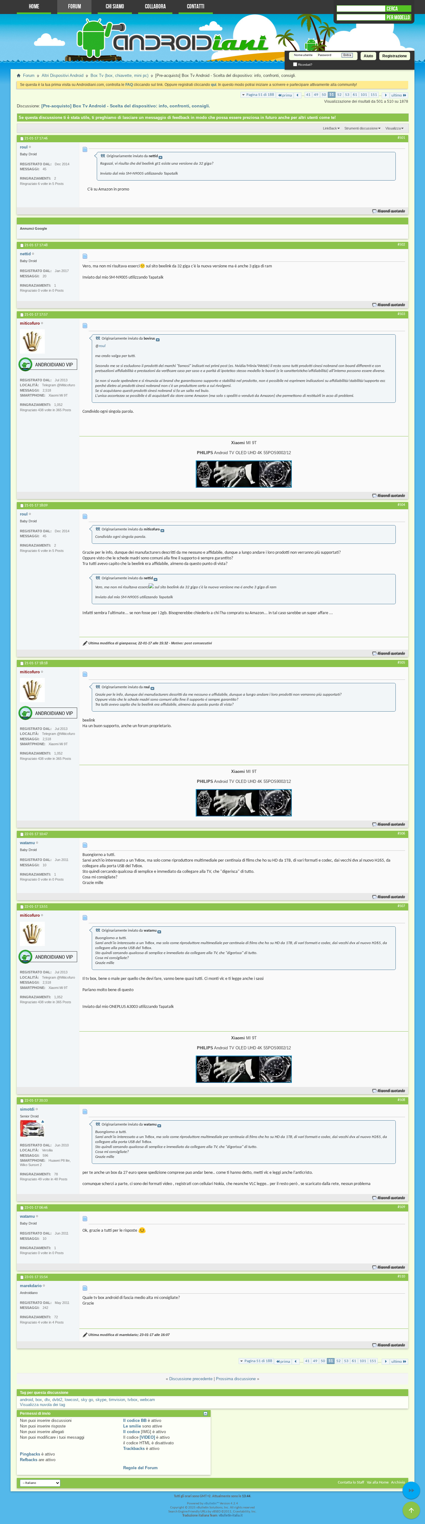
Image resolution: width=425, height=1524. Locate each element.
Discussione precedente (191, 1378)
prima (287, 95)
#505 (401, 663)
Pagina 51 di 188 (260, 95)
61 (355, 95)
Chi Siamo (115, 6)
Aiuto (368, 56)
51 (331, 95)
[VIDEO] (147, 1437)
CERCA (392, 9)
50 (324, 95)
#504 (401, 505)
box (38, 1399)
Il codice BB (135, 1420)
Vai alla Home (378, 1482)
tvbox (133, 1399)
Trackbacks (134, 1448)
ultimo (396, 95)
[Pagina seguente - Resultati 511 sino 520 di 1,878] (386, 95)
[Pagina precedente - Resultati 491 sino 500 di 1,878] (297, 95)
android (26, 1399)
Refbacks (28, 1459)
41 (308, 95)
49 (316, 95)
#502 (401, 245)
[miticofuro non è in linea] (32, 341)
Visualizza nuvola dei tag (42, 1404)
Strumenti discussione (361, 128)
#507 (401, 906)
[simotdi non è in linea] (32, 1128)
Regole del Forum (140, 1467)
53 (347, 95)
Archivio (398, 1482)
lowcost (71, 1399)
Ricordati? (304, 64)
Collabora (155, 6)
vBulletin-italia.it (231, 1515)
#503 (401, 314)
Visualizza (393, 128)
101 (364, 95)
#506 (401, 833)
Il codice (131, 1431)
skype (101, 1399)
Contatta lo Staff (351, 1482)
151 (374, 95)
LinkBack (330, 128)
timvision (117, 1399)
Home (34, 6)
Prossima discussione (236, 1378)
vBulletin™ (211, 1503)
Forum (74, 6)
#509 (401, 1207)
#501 (401, 138)
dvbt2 (57, 1399)
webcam (147, 1399)
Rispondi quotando (391, 211)
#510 (401, 1276)
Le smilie (132, 1426)
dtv (47, 1399)
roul (102, 346)
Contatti (195, 6)
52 (339, 95)
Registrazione (394, 56)
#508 (401, 1100)
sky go (87, 1399)
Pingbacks (30, 1454)
